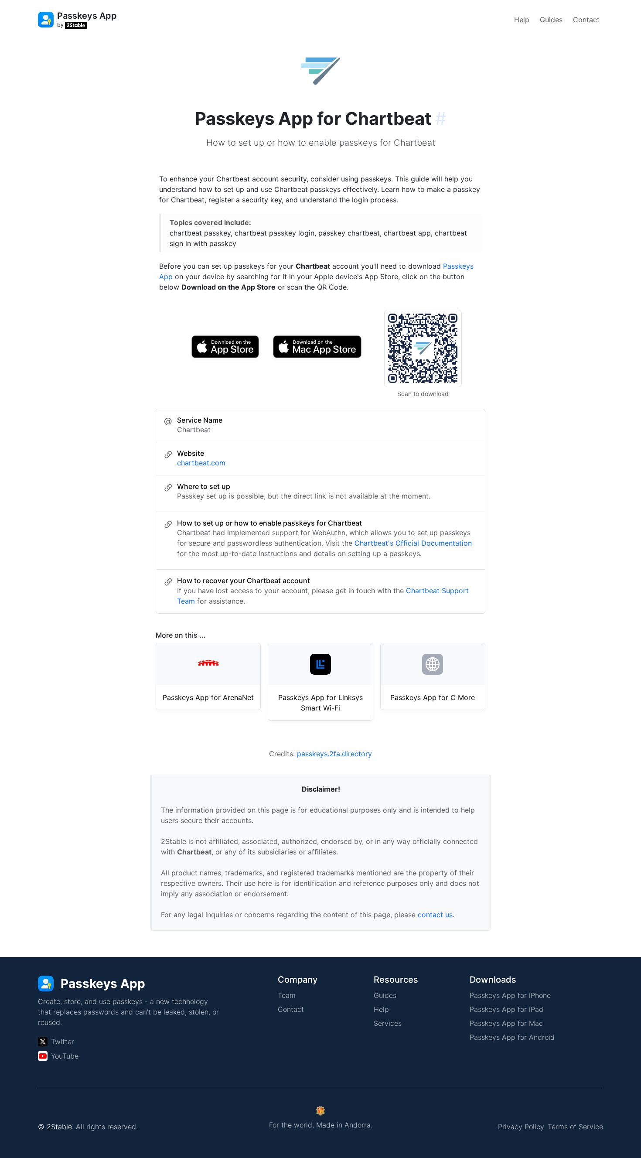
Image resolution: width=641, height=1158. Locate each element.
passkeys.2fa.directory (334, 753)
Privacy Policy (521, 1126)
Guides (551, 19)
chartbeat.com (201, 462)
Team (287, 995)
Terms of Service (575, 1126)
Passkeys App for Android (512, 1037)
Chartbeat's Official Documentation (413, 543)
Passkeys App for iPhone (510, 995)
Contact (586, 19)
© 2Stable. (56, 1126)
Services (388, 1023)
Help (521, 19)
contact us (435, 914)
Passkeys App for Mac (506, 1023)
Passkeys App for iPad (506, 1009)
